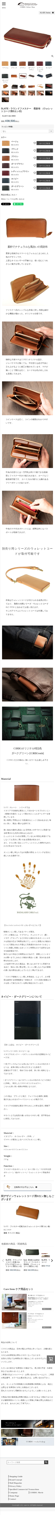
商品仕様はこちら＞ (9, 194)
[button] (3, 1260)
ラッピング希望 (8, 126)
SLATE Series (46, 13)
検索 (46, 1462)
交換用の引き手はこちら (25, 1187)
